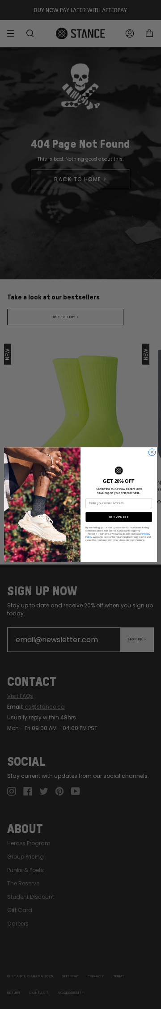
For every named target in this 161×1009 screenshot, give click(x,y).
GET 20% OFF (119, 516)
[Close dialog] (151, 452)
